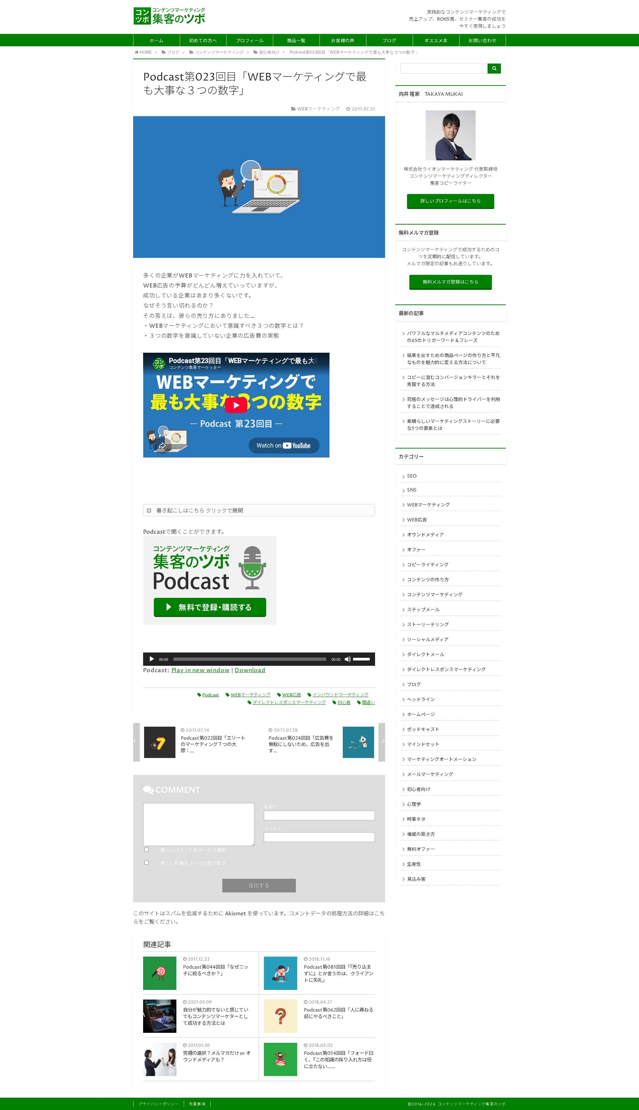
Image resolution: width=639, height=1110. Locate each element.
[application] (259, 659)
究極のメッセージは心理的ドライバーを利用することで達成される (453, 403)
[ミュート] (347, 659)
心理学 (414, 805)
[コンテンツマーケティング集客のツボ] (170, 15)
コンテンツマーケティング (435, 595)
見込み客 (416, 879)
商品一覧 (296, 41)
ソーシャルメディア (428, 640)
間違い (368, 703)
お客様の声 (342, 41)
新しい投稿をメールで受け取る (193, 863)
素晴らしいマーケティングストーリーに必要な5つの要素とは (453, 425)
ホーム (156, 41)
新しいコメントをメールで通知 (193, 850)
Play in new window (200, 670)
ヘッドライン (421, 700)
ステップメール (423, 610)
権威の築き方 (421, 834)
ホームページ (421, 715)
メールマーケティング (430, 775)
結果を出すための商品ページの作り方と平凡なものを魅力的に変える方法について (453, 359)
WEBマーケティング (251, 695)
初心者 (343, 703)
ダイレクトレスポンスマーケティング (289, 703)
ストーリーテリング (428, 625)
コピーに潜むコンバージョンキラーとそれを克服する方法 (453, 381)
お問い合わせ (483, 41)
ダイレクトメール (425, 655)
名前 (270, 807)
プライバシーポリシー (158, 1104)
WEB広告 (291, 695)
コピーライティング (428, 565)
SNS (412, 490)
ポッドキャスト (423, 730)
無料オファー (421, 849)
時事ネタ (416, 820)
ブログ (389, 41)
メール (272, 829)
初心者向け (418, 790)
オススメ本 (436, 41)
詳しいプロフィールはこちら (450, 201)
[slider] (362, 658)
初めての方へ (203, 41)
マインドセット (423, 745)
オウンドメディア (425, 535)
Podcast (210, 695)
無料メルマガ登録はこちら (451, 282)
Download (250, 670)
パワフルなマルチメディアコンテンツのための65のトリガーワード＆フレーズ (453, 337)
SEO (412, 476)
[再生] (151, 659)
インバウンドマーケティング (340, 695)
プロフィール (250, 41)
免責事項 (197, 1104)
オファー (416, 550)
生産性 (414, 864)
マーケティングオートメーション (442, 760)
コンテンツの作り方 (428, 580)
